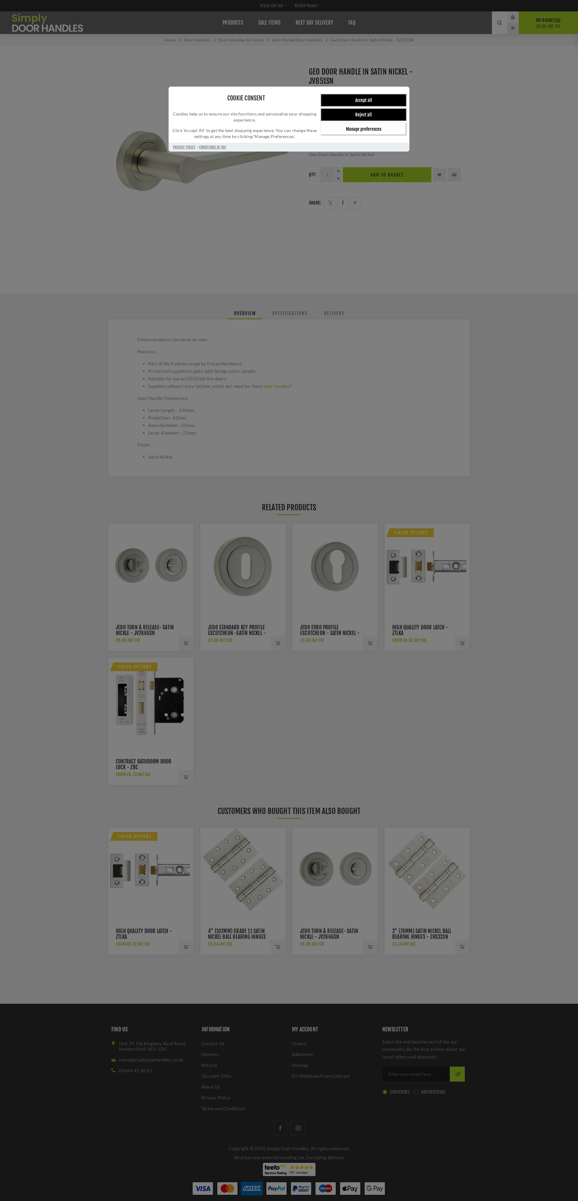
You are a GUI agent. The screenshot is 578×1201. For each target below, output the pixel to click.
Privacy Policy (184, 147)
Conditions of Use (212, 147)
